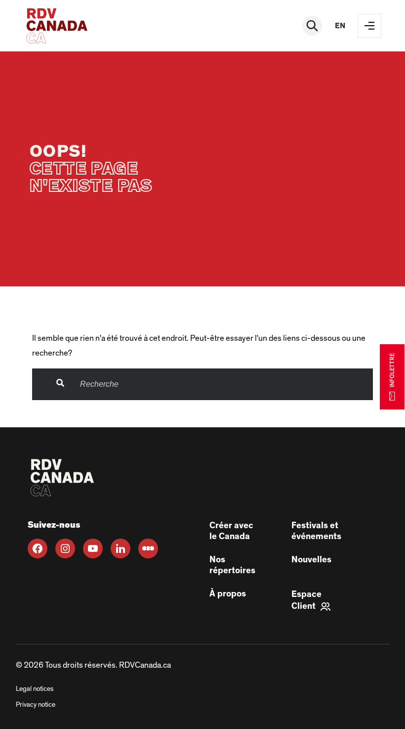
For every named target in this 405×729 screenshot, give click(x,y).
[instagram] (65, 548)
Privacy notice (35, 704)
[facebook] (37, 548)
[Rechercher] (312, 26)
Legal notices (34, 688)
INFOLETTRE (392, 370)
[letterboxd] (148, 548)
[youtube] (93, 548)
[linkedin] (120, 548)
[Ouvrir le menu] (369, 26)
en (340, 26)
